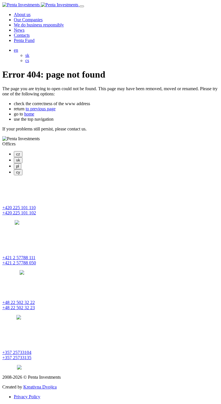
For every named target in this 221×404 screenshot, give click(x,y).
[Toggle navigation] (81, 6)
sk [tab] (18, 160)
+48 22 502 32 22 (18, 302)
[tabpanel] (110, 202)
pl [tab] (17, 166)
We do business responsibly (39, 24)
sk (27, 55)
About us (22, 14)
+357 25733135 (16, 357)
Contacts (22, 35)
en (16, 50)
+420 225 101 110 (19, 207)
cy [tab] (18, 172)
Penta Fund (24, 40)
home (29, 113)
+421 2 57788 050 (19, 262)
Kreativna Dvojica (40, 386)
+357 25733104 (16, 352)
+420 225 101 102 (19, 212)
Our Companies (28, 19)
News (19, 30)
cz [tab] (18, 154)
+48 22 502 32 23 (18, 307)
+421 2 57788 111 (18, 257)
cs (27, 60)
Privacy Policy (27, 396)
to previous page (41, 108)
